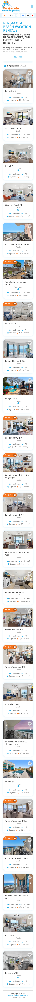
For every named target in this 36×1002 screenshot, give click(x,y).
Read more (18, 57)
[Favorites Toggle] (32, 15)
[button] (6, 79)
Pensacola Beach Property (18, 996)
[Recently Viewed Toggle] (28, 15)
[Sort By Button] (18, 15)
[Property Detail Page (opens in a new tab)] (18, 78)
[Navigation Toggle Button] (32, 6)
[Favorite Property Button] (30, 73)
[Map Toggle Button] (23, 15)
